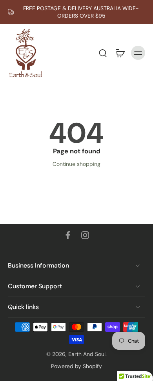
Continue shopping (76, 163)
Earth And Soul (87, 354)
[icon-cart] (120, 53)
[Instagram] (85, 235)
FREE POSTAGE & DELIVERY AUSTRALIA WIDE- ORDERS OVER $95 (81, 12)
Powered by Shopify (76, 366)
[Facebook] (67, 235)
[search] (102, 53)
